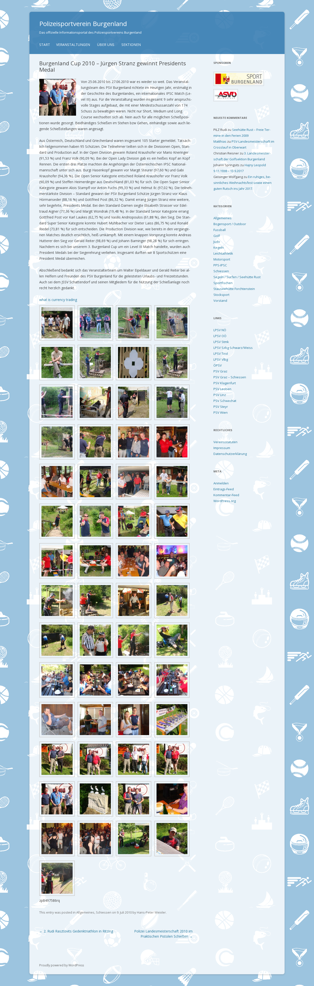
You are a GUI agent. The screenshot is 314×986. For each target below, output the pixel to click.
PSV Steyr (220, 406)
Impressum (221, 448)
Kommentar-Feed (226, 495)
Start (44, 44)
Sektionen (131, 44)
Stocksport (221, 294)
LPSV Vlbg (220, 359)
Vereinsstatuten (225, 442)
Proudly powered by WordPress (61, 965)
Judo (216, 241)
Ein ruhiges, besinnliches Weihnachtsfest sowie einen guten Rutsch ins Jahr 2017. (242, 183)
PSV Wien (220, 412)
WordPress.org (224, 501)
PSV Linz (219, 395)
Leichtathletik (223, 253)
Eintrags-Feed (223, 489)
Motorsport (221, 259)
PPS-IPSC (220, 265)
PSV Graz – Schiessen (229, 377)
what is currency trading (58, 299)
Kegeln (218, 247)
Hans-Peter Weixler (151, 912)
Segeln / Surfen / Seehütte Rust (237, 277)
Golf (216, 235)
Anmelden (221, 483)
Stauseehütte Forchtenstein (234, 289)
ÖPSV (217, 365)
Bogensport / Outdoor (229, 224)
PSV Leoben (222, 389)
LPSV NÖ (219, 330)
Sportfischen (223, 283)
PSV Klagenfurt (224, 383)
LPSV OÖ (219, 336)
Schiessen (103, 912)
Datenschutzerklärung (230, 454)
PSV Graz (220, 371)
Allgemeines (85, 912)
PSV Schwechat (224, 400)
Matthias (219, 141)
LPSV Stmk (221, 342)
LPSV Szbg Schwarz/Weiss (233, 347)
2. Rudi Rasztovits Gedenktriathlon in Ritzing (76, 931)
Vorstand (220, 300)
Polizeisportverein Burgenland (83, 23)
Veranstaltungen (73, 44)
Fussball (219, 230)
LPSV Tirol (220, 353)
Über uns (105, 44)
